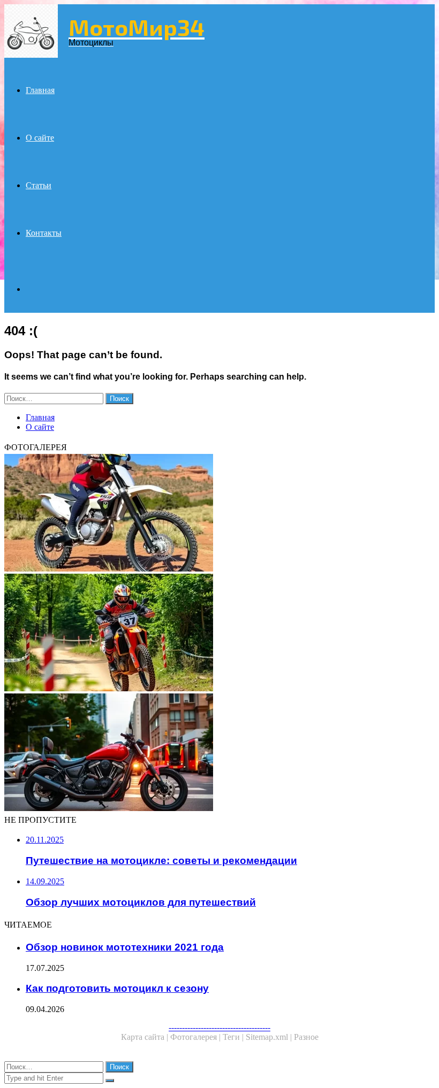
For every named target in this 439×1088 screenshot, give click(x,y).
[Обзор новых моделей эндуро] (219, 514)
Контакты (44, 232)
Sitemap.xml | (270, 1036)
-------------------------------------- (219, 1027)
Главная (40, 90)
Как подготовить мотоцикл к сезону (117, 988)
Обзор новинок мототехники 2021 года (125, 947)
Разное (306, 1036)
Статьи (38, 185)
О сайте (40, 137)
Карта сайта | (145, 1036)
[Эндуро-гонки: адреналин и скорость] (219, 633)
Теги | (234, 1036)
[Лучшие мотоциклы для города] (219, 753)
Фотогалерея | (196, 1036)
